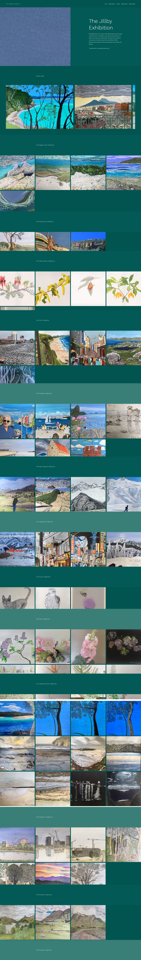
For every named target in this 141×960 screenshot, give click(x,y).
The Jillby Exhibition (13, 4)
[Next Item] (132, 107)
